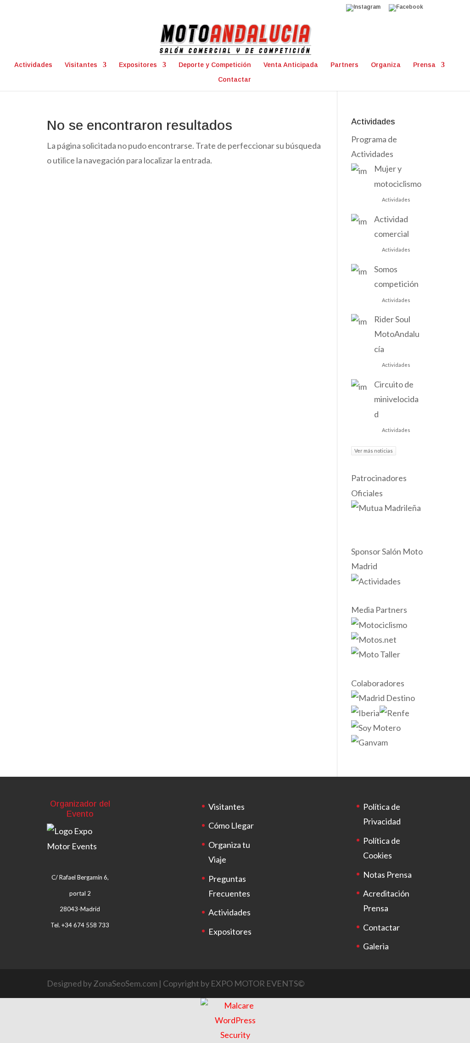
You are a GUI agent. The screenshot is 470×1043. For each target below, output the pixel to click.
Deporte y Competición (215, 65)
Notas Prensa (387, 874)
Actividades (33, 65)
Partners (344, 65)
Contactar (234, 79)
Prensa (424, 65)
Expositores (138, 65)
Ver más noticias (373, 451)
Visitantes (81, 65)
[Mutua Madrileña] (386, 508)
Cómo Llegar (231, 825)
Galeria (376, 946)
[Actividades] (376, 581)
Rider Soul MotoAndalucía (397, 334)
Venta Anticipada (290, 65)
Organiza (386, 65)
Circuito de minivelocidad (396, 399)
